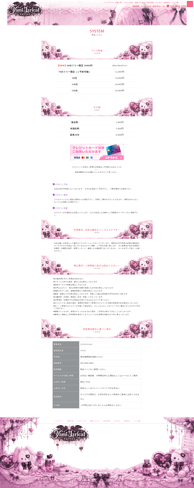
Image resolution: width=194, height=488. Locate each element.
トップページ (109, 2)
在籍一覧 (118, 2)
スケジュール (129, 2)
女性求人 (167, 2)
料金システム (140, 2)
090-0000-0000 (177, 6)
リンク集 (175, 2)
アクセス (158, 2)
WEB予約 (150, 2)
